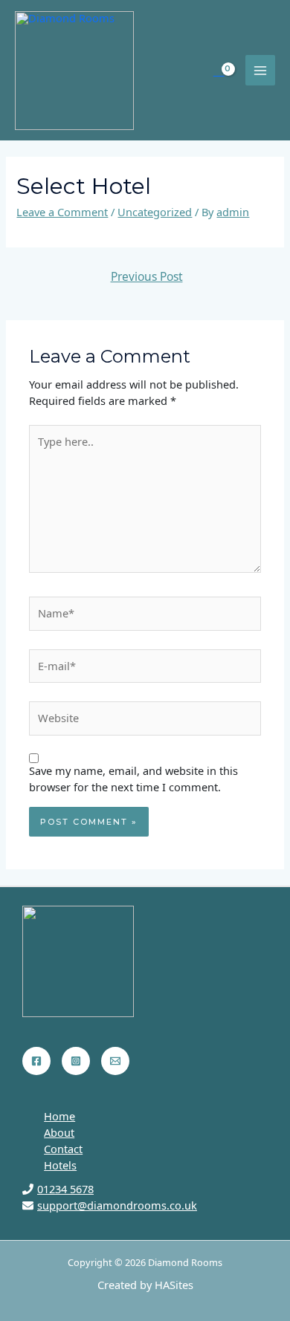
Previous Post (147, 276)
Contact (63, 1148)
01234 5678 (65, 1188)
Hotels (60, 1165)
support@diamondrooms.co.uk (117, 1205)
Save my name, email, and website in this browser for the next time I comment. (133, 778)
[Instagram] (76, 1061)
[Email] (115, 1061)
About (59, 1132)
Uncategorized (154, 211)
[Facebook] (36, 1061)
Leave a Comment (62, 211)
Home (59, 1116)
